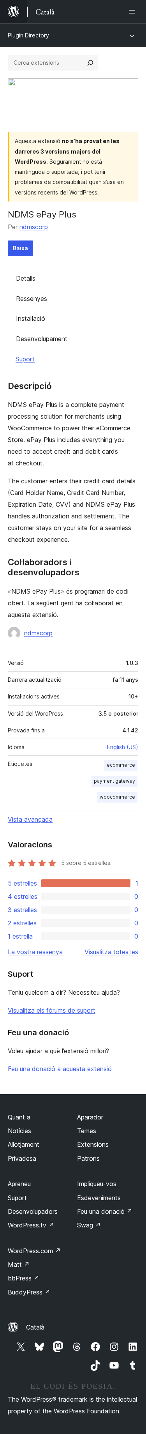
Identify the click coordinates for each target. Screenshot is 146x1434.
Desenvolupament (41, 339)
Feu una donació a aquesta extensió (60, 1069)
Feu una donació (104, 1211)
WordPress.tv (31, 1225)
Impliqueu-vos (96, 1184)
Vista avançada (30, 819)
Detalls (25, 278)
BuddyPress (29, 1292)
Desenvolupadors (33, 1211)
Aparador (90, 1117)
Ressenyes (31, 298)
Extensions (93, 1144)
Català (35, 1327)
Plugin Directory (28, 35)
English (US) (122, 747)
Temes (86, 1131)
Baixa (20, 248)
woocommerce (117, 797)
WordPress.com (34, 1251)
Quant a (19, 1117)
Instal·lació (30, 318)
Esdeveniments (99, 1198)
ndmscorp (33, 227)
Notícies (19, 1131)
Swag (89, 1225)
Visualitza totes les (111, 952)
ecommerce (121, 765)
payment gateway (114, 781)
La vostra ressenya (35, 952)
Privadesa (22, 1158)
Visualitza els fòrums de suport (51, 1010)
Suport (25, 359)
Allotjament (23, 1144)
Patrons (88, 1158)
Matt (19, 1264)
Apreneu (19, 1184)
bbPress (23, 1278)
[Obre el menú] (133, 11)
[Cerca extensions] (90, 63)
